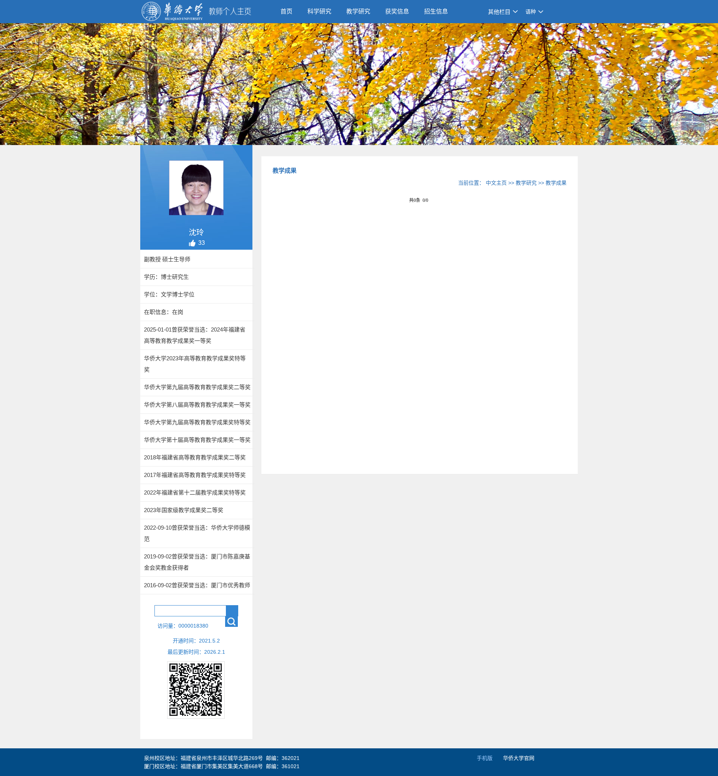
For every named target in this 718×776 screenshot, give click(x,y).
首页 (286, 11)
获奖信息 (397, 11)
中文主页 (496, 183)
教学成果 (556, 183)
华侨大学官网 (518, 758)
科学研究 (319, 11)
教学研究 (358, 11)
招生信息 (436, 11)
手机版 (485, 758)
